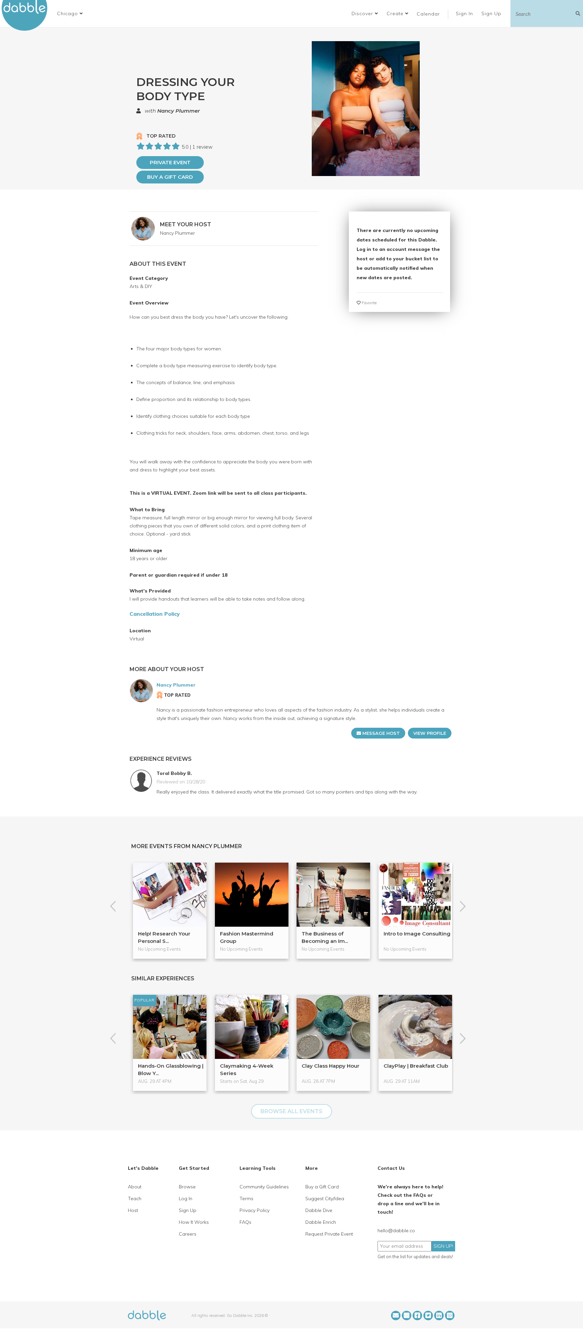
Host (133, 1210)
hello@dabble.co (396, 1230)
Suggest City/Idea (324, 1198)
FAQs (245, 1222)
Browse (187, 1187)
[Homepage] (147, 1314)
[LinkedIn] (439, 1315)
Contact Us (391, 1168)
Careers (187, 1234)
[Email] (395, 1315)
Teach (134, 1198)
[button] (70, 13)
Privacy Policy (255, 1210)
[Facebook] (417, 1315)
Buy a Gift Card (170, 177)
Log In (185, 1198)
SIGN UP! (443, 1246)
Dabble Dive (318, 1210)
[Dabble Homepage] (27, 15)
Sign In (465, 13)
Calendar (428, 14)
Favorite (369, 302)
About (134, 1187)
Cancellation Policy (155, 613)
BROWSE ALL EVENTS (291, 1111)
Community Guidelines (264, 1187)
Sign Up (492, 13)
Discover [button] (363, 13)
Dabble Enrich (320, 1222)
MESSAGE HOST (380, 733)
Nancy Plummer (178, 111)
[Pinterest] (449, 1315)
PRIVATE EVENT (170, 162)
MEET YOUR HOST (185, 224)
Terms (246, 1198)
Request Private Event (329, 1234)
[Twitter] (428, 1315)
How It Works (194, 1222)
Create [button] (396, 13)
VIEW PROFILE (429, 733)
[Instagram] (406, 1315)
